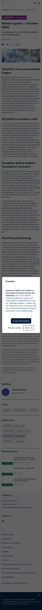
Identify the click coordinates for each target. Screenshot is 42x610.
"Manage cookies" (17, 303)
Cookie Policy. (27, 311)
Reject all (28, 328)
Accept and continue (21, 321)
